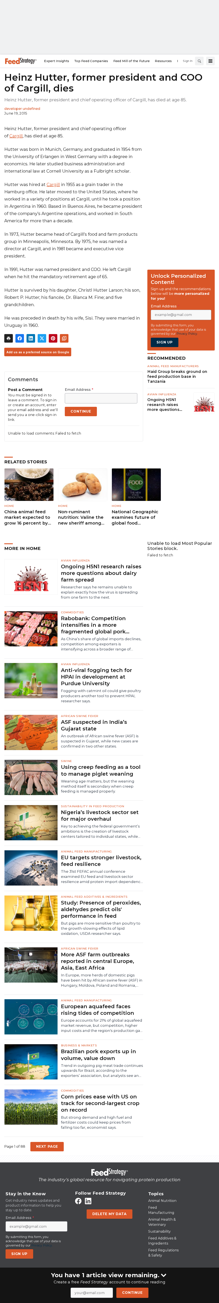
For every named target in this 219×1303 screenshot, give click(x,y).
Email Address (79, 389)
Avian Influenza (161, 394)
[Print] (8, 338)
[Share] (19, 338)
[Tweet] (42, 338)
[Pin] (53, 338)
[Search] (199, 61)
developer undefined (22, 109)
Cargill (16, 135)
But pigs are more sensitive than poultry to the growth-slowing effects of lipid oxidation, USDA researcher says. (100, 928)
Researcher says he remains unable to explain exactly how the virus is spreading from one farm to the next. (99, 592)
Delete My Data (109, 1214)
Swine (66, 761)
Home (9, 506)
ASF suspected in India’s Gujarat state (94, 725)
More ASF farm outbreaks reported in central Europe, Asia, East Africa (97, 961)
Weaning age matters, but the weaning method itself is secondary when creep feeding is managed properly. (97, 786)
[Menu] (210, 61)
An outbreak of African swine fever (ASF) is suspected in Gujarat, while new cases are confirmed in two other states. (100, 741)
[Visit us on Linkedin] (88, 1201)
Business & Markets (79, 1045)
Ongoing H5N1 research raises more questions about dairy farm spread (164, 404)
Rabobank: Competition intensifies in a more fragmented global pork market (93, 625)
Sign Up (165, 342)
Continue (132, 1293)
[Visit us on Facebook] (78, 1201)
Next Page (47, 1146)
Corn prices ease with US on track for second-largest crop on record (100, 1103)
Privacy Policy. (187, 334)
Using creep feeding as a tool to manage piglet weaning (101, 770)
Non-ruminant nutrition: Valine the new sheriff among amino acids (81, 517)
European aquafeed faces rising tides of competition (97, 1009)
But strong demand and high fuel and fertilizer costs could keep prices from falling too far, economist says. (96, 1122)
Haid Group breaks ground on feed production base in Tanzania (177, 376)
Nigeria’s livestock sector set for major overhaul (100, 815)
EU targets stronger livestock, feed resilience (101, 860)
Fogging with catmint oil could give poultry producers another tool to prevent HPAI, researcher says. (101, 696)
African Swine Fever (79, 716)
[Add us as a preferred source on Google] (64, 338)
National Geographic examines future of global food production (135, 517)
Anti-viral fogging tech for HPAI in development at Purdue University (96, 676)
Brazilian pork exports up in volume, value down (98, 1054)
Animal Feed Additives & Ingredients (94, 896)
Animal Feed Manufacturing (86, 851)
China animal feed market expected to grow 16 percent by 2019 (27, 517)
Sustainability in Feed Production (92, 806)
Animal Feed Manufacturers (173, 366)
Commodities (72, 612)
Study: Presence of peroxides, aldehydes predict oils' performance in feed (101, 909)
